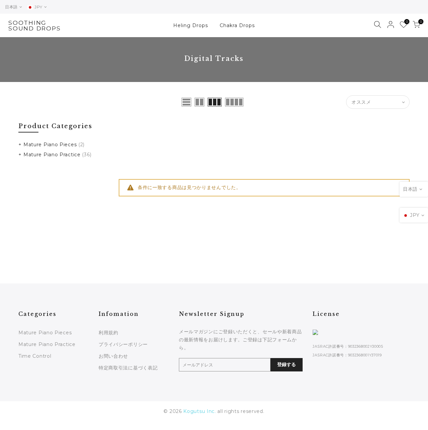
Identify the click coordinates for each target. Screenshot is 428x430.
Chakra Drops (237, 25)
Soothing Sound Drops (34, 25)
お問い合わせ (113, 356)
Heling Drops (190, 25)
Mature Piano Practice (52, 155)
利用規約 (108, 333)
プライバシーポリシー (123, 344)
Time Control (34, 356)
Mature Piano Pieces (50, 145)
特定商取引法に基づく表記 (128, 368)
